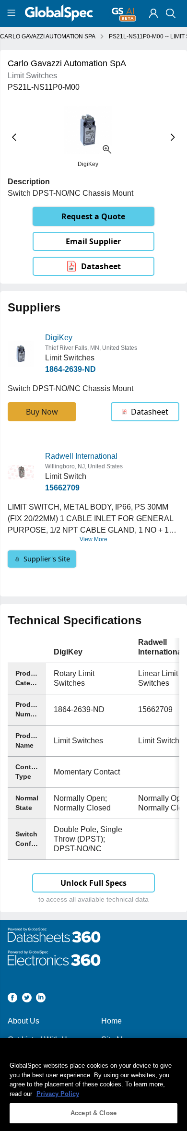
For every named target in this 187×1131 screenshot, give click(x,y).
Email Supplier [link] (93, 241)
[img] (153, 13)
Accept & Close (93, 1113)
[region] (93, 1084)
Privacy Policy (57, 1093)
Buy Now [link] (42, 411)
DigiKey (58, 337)
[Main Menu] (12, 13)
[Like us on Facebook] (12, 999)
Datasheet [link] (101, 266)
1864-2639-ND (70, 369)
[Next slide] (172, 137)
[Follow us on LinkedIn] (41, 999)
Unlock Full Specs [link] (93, 883)
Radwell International (81, 456)
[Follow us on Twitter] (27, 999)
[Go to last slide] (14, 137)
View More (93, 539)
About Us (23, 1021)
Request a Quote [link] (93, 216)
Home (111, 1021)
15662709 (62, 488)
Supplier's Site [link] (46, 558)
